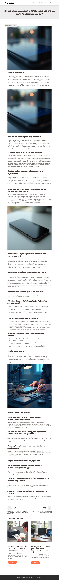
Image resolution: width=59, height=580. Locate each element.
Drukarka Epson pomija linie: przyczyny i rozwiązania (17, 547)
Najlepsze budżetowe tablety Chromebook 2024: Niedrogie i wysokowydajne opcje (41, 549)
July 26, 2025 (14, 523)
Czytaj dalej (12, 562)
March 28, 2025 (38, 523)
